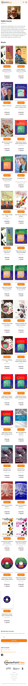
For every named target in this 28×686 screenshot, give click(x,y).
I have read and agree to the (11, 642)
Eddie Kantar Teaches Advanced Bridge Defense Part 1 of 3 (21, 251)
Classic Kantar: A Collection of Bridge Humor (21, 70)
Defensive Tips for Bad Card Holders (7, 324)
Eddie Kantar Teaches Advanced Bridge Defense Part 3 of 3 (21, 288)
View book (6, 66)
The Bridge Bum (21, 178)
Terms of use (14, 676)
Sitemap (14, 679)
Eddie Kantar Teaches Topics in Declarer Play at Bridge (21, 106)
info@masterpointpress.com (9, 652)
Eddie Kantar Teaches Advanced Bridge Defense (7, 179)
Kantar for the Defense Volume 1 (7, 506)
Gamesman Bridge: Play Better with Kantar (21, 324)
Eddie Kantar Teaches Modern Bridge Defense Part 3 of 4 (21, 397)
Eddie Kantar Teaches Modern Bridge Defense (21, 142)
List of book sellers (14, 674)
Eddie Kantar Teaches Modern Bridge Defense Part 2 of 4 (7, 397)
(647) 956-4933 (6, 649)
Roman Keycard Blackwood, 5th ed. (7, 70)
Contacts (14, 672)
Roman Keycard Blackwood (7, 251)
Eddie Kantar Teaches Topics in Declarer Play (7, 614)
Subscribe (14, 640)
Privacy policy (14, 678)
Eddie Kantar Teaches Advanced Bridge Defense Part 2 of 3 (7, 288)
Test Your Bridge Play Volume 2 (21, 433)
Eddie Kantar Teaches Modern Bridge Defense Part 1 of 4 (21, 360)
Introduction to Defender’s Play (7, 469)
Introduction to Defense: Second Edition (7, 542)
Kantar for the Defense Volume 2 (21, 506)
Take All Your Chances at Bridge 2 (21, 215)
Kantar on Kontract (7, 105)
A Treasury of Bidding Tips (7, 360)
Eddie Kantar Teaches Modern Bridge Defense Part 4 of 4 (7, 433)
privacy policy (16, 642)
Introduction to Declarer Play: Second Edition (21, 542)
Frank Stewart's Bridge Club (7, 215)
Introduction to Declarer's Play (21, 469)
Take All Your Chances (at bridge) (7, 142)
